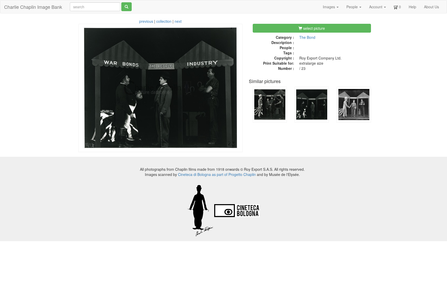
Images (329, 6)
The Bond (307, 37)
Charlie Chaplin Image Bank (33, 6)
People (352, 6)
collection (164, 21)
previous (146, 21)
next (178, 21)
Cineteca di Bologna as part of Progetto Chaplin (217, 174)
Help (412, 6)
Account (376, 6)
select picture (313, 28)
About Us (431, 6)
